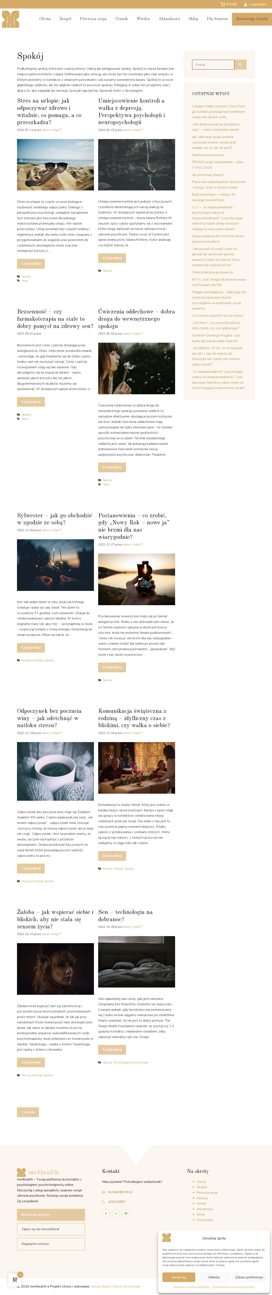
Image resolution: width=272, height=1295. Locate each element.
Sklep (193, 19)
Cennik (121, 19)
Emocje (107, 869)
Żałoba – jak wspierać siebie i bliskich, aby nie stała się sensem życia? (55, 919)
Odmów (214, 1277)
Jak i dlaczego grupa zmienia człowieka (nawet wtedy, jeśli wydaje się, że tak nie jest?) (214, 142)
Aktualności (169, 19)
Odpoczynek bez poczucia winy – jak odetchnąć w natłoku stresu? (49, 718)
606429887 (117, 1202)
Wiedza (143, 19)
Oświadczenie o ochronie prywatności (233, 1286)
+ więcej (28, 1112)
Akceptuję (178, 1277)
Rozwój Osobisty (33, 660)
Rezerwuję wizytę (252, 19)
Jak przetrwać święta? (208, 175)
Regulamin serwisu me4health (192, 1286)
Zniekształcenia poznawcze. (213, 272)
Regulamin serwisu (35, 1244)
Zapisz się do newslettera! (40, 1229)
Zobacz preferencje (249, 1277)
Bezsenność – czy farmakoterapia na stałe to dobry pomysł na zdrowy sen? (55, 319)
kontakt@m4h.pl (120, 1192)
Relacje (118, 869)
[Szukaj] (240, 65)
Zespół (65, 19)
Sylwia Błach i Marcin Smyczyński (115, 1286)
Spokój (26, 276)
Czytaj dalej (31, 263)
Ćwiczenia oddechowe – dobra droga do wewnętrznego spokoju (136, 319)
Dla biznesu (217, 19)
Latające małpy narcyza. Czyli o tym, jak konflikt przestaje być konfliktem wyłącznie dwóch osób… (218, 111)
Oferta (45, 19)
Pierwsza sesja (93, 19)
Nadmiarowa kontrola (208, 155)
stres (25, 281)
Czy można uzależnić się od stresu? (218, 315)
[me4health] (10, 19)
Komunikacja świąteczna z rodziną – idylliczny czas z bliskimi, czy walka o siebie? (134, 718)
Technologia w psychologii (130, 1062)
